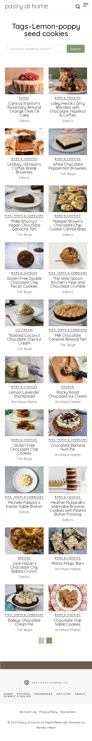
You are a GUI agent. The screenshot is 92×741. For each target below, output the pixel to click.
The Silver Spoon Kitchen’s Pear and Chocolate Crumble (67, 282)
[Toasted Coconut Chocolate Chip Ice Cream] (24, 312)
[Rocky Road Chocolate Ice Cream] (68, 369)
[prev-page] (41, 640)
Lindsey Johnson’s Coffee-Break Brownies (24, 168)
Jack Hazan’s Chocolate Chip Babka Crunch (24, 567)
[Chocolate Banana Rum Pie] (68, 422)
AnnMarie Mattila (24, 402)
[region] (46, 699)
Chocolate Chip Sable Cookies (68, 622)
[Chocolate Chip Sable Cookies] (68, 597)
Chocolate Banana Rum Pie (68, 447)
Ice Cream (24, 329)
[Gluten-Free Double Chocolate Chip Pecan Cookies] (24, 255)
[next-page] (49, 640)
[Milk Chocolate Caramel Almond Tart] (68, 312)
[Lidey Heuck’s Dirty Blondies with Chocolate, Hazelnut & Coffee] (68, 80)
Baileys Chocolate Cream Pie (24, 622)
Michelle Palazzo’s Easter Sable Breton (24, 504)
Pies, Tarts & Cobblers (24, 215)
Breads (24, 557)
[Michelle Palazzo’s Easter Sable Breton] (24, 479)
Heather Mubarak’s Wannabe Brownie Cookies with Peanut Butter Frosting (68, 508)
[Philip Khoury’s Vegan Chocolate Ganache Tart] (24, 198)
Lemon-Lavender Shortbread (24, 394)
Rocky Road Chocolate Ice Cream (68, 394)
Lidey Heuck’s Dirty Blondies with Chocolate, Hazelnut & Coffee (68, 109)
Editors (24, 121)
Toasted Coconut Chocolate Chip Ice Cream (24, 339)
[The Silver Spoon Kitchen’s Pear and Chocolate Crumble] (68, 255)
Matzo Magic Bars (68, 563)
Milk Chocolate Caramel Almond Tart (68, 337)
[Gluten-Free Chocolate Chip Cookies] (24, 422)
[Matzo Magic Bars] (68, 540)
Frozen (67, 386)
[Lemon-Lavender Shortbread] (24, 369)
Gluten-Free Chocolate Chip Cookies (24, 449)
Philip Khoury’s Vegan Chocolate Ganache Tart (24, 225)
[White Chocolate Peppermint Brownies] (68, 141)
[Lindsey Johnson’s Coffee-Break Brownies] (24, 141)
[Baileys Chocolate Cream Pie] (24, 597)
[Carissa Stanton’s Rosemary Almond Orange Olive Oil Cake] (24, 80)
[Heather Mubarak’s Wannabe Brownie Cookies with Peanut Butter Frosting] (68, 479)
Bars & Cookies (68, 97)
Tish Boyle (68, 174)
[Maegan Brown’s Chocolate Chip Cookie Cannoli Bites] (68, 198)
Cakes (24, 97)
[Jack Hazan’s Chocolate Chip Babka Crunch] (24, 540)
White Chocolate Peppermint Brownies (68, 166)
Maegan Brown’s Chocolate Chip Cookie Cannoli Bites (67, 225)
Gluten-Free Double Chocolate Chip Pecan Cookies (24, 282)
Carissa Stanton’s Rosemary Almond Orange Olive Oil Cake (24, 109)
